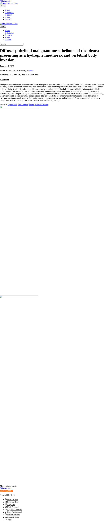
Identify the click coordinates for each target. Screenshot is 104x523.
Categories (9, 12)
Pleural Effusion (41, 105)
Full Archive (23, 105)
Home (7, 10)
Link (31, 70)
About (7, 17)
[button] (6, 491)
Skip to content (6, 1)
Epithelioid (12, 105)
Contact (8, 19)
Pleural (31, 105)
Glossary (8, 15)
